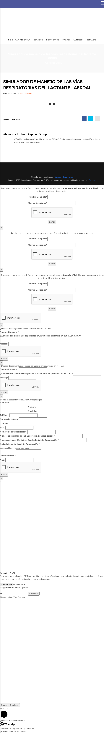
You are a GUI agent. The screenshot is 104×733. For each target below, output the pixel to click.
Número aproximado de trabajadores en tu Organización (27, 436)
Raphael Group (26, 93)
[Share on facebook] (84, 118)
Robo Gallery (56, 63)
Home (45, 63)
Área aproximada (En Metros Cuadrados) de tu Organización (29, 440)
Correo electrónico (9, 419)
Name (2, 460)
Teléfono (4, 415)
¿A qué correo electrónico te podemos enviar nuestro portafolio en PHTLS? (36, 373)
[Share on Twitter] (90, 118)
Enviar (4, 358)
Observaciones (8, 455)
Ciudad (4, 423)
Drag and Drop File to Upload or (14, 590)
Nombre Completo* (38, 197)
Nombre (4, 403)
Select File (33, 593)
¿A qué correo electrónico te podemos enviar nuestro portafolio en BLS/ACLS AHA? (40, 336)
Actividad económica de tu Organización (20, 444)
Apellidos (32, 411)
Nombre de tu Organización (13, 432)
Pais (2, 427)
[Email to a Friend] (97, 118)
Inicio (10, 40)
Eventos (66, 40)
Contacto (91, 40)
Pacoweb (92, 180)
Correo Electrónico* (37, 203)
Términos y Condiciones (63, 177)
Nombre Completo (9, 332)
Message (4, 344)
